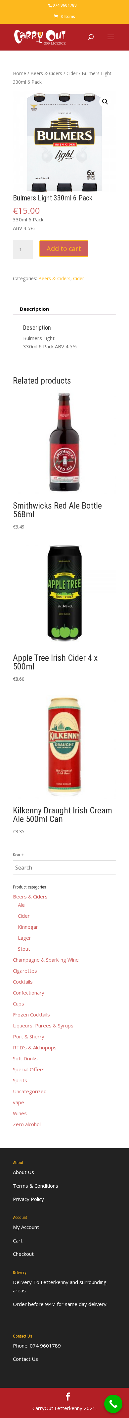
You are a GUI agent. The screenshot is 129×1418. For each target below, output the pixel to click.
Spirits (20, 1080)
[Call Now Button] (113, 1404)
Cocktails (23, 981)
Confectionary (28, 992)
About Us (23, 1172)
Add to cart (64, 248)
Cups (18, 1003)
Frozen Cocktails (31, 1014)
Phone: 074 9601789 (37, 1345)
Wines (20, 1113)
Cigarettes (25, 970)
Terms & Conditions (35, 1185)
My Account (26, 1227)
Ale (21, 904)
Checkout (23, 1253)
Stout (24, 948)
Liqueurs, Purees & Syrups (43, 1025)
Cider (71, 73)
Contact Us (25, 1359)
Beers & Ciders (46, 73)
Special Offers (29, 1069)
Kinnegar (28, 926)
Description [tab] (34, 308)
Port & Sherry (28, 1036)
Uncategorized (30, 1091)
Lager (24, 937)
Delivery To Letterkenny (40, 1282)
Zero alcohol (27, 1124)
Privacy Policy (28, 1199)
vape (18, 1102)
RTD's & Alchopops (35, 1047)
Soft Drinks (25, 1058)
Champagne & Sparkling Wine (46, 959)
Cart (17, 1240)
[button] (105, 102)
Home (19, 73)
